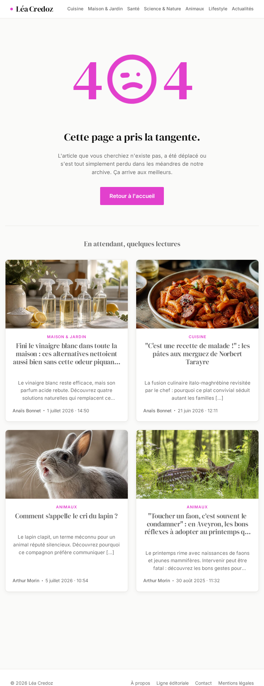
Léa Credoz (34, 9)
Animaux (194, 8)
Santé (133, 8)
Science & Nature (162, 8)
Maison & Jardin (105, 8)
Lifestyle (218, 8)
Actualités (243, 8)
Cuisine (75, 8)
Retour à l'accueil (132, 196)
